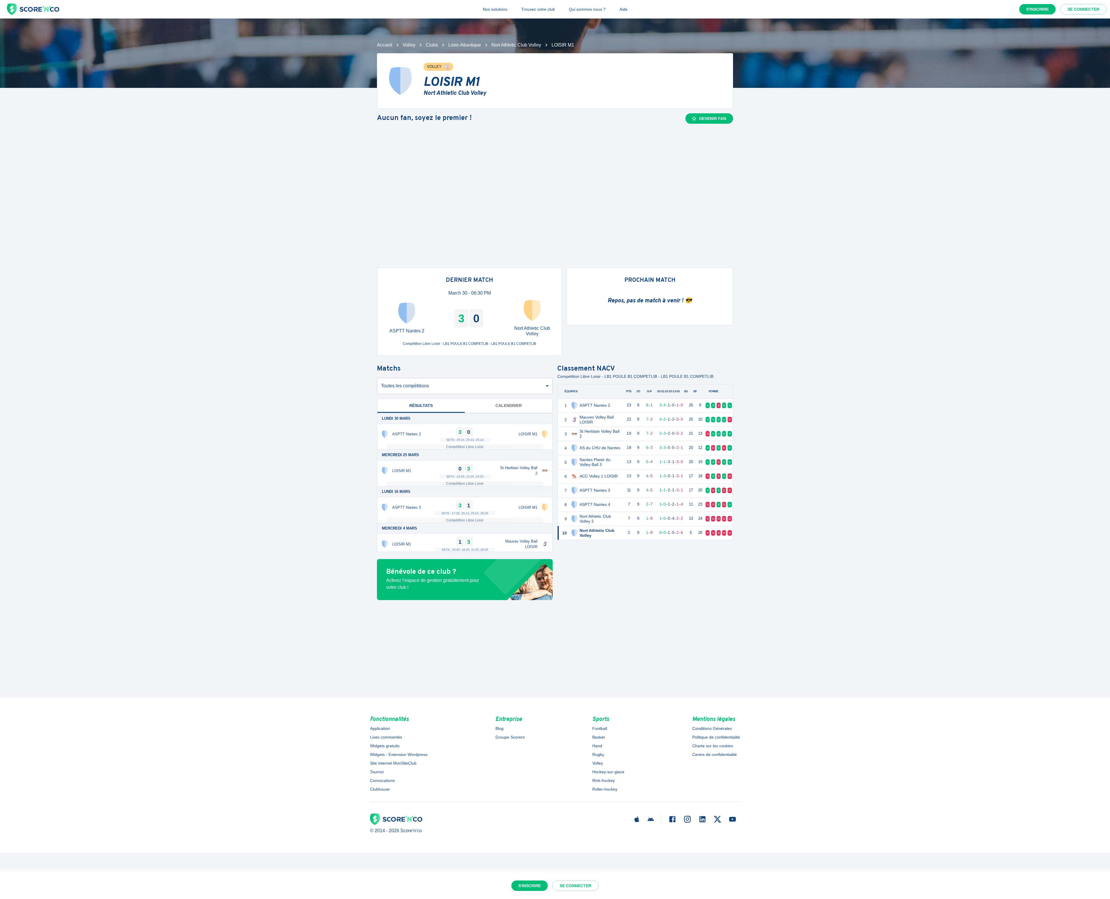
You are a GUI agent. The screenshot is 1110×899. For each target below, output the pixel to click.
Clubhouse (380, 789)
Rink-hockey (603, 780)
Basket (598, 737)
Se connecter (1083, 9)
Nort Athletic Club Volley (516, 44)
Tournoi (377, 771)
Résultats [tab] (421, 405)
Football (599, 728)
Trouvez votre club (538, 9)
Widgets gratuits (384, 745)
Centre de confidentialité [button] (714, 754)
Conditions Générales (712, 728)
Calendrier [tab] (508, 405)
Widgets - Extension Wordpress (399, 754)
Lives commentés (386, 737)
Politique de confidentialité (716, 737)
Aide (623, 9)
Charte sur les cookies (712, 745)
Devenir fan (712, 118)
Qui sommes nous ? (587, 9)
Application (380, 728)
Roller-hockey (604, 789)
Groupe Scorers (510, 737)
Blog (499, 728)
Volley (409, 44)
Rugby (598, 754)
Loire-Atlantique (464, 44)
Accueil (384, 44)
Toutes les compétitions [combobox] (405, 385)
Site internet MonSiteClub (393, 763)
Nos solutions (495, 9)
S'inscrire (1037, 9)
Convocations (382, 780)
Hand (597, 745)
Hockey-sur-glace (608, 771)
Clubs (432, 44)
